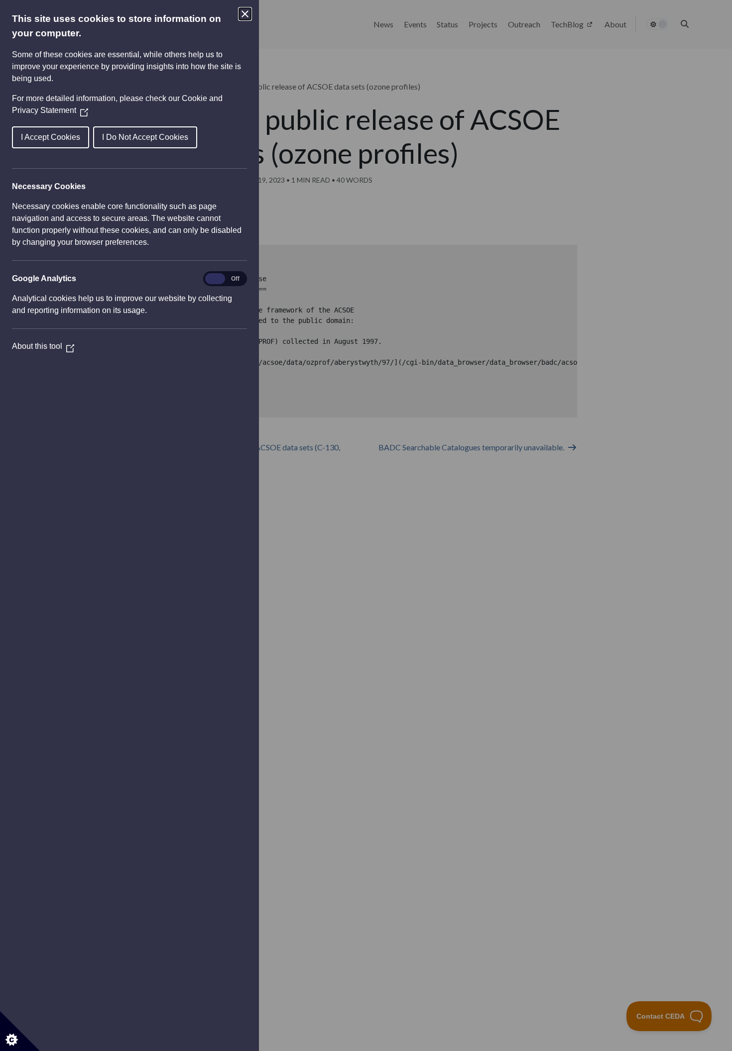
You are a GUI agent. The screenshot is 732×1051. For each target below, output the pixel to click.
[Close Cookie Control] (245, 14)
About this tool (43, 346)
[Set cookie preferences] (20, 1031)
